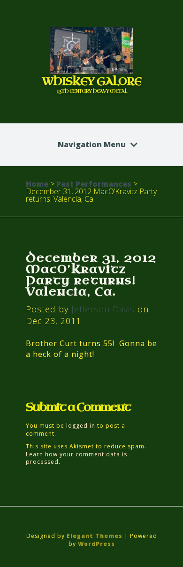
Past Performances (93, 184)
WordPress (96, 544)
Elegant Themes (94, 536)
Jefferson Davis (103, 309)
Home (37, 184)
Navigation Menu (92, 144)
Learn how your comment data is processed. (76, 458)
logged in (80, 426)
